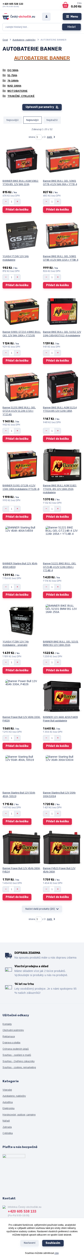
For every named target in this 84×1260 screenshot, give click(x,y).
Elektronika (8, 1108)
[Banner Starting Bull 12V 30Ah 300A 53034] (62, 772)
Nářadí (6, 1120)
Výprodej (7, 1089)
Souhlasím (53, 1243)
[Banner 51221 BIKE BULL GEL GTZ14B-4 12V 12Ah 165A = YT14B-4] (62, 542)
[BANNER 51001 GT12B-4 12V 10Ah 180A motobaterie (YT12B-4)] (22, 464)
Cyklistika (8, 1133)
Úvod (5, 40)
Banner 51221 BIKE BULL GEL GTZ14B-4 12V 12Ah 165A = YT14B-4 (59, 567)
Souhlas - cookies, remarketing (19, 1067)
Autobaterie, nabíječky (24, 40)
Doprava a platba (11, 1042)
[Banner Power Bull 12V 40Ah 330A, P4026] (22, 696)
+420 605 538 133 (13, 3)
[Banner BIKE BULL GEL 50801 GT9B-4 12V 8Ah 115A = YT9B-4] (62, 235)
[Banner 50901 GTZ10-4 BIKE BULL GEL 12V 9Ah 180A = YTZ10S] (22, 311)
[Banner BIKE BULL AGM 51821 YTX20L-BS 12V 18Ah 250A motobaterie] (62, 464)
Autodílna (8, 1102)
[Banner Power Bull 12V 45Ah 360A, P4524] (22, 847)
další (50, 137)
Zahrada (7, 1127)
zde (57, 1253)
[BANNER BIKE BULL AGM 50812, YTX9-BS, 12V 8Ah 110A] (22, 160)
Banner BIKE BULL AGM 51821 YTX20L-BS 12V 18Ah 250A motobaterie (60, 489)
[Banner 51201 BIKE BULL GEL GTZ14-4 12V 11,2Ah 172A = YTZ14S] (22, 386)
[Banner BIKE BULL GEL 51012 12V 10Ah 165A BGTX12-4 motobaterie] (62, 311)
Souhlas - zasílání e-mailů (17, 1055)
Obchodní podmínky (13, 1030)
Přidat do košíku (17, 209)
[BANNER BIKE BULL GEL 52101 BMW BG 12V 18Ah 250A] (62, 621)
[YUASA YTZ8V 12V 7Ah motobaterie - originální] (22, 621)
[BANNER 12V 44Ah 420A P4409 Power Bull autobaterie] (62, 696)
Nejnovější (12, 120)
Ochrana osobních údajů (16, 1049)
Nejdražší (52, 120)
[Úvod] (19, 16)
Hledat (71, 27)
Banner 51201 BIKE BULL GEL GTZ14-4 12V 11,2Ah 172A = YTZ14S (19, 411)
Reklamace (9, 1036)
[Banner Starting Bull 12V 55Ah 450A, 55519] (22, 772)
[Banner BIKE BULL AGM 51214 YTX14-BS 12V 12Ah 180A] (62, 386)
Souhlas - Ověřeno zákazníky (19, 1061)
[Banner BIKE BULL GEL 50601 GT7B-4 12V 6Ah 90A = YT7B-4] (62, 160)
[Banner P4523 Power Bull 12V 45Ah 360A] (62, 847)
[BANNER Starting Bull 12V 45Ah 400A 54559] (22, 542)
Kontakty (7, 1024)
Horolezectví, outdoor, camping (19, 1114)
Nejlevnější (32, 120)
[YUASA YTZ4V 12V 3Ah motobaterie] (22, 235)
